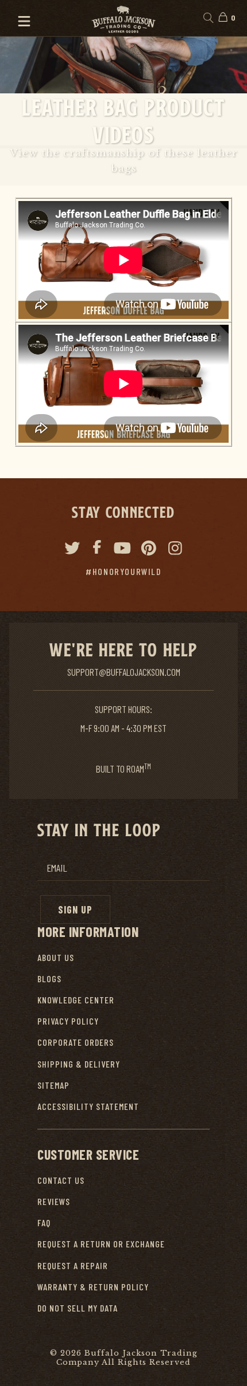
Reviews (53, 1201)
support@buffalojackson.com (123, 672)
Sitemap (53, 1085)
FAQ (44, 1222)
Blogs (49, 978)
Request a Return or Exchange (101, 1243)
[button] (19, 18)
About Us (55, 957)
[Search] (208, 18)
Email (57, 868)
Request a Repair (72, 1265)
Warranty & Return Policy (93, 1286)
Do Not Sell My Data (77, 1307)
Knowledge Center (75, 999)
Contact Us (60, 1180)
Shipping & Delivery (78, 1063)
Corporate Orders (75, 1042)
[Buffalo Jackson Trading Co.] (123, 18)
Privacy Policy (68, 1020)
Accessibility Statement (88, 1106)
